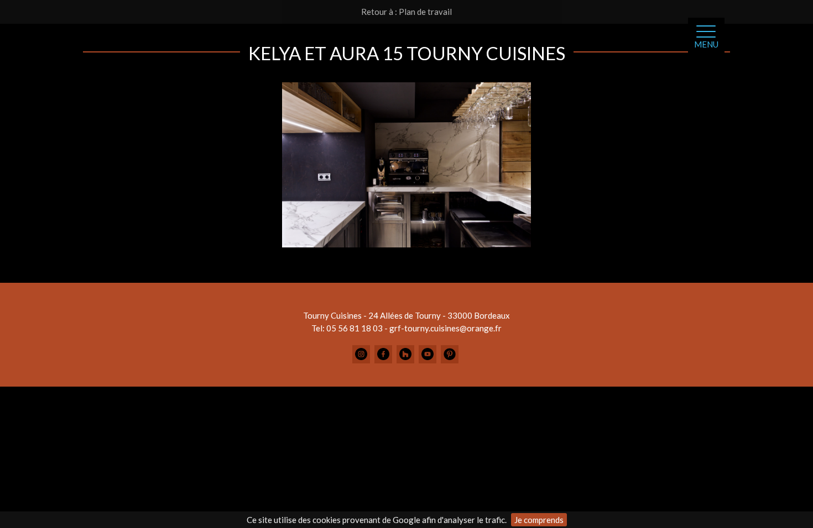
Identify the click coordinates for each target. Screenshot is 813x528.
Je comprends (539, 520)
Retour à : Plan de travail (406, 12)
